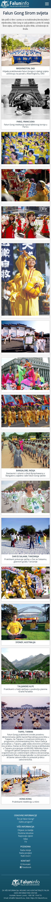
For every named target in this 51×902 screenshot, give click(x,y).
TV (25, 842)
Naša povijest (25, 853)
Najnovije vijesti (25, 836)
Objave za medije (25, 830)
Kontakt (26, 864)
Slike (25, 839)
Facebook (26, 867)
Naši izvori (25, 856)
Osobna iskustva (25, 833)
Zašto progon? (25, 822)
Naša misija (25, 850)
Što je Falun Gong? (25, 819)
